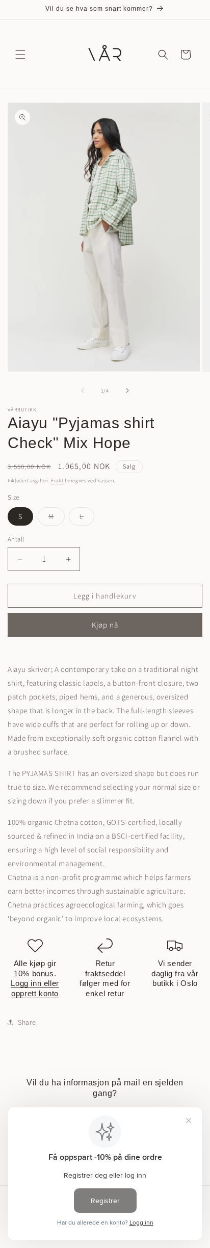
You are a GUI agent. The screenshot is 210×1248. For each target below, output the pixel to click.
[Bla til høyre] (127, 390)
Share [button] (27, 1022)
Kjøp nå (105, 625)
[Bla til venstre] (82, 390)
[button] (20, 54)
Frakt (57, 480)
